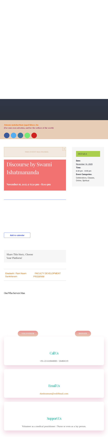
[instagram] (20, 135)
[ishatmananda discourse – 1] (35, 198)
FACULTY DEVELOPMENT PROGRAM (47, 275)
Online (78, 180)
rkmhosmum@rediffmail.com (54, 393)
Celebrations (81, 177)
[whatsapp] (27, 135)
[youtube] (34, 135)
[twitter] (13, 135)
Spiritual (85, 180)
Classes (91, 177)
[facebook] (6, 135)
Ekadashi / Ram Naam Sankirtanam (15, 275)
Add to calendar (17, 235)
